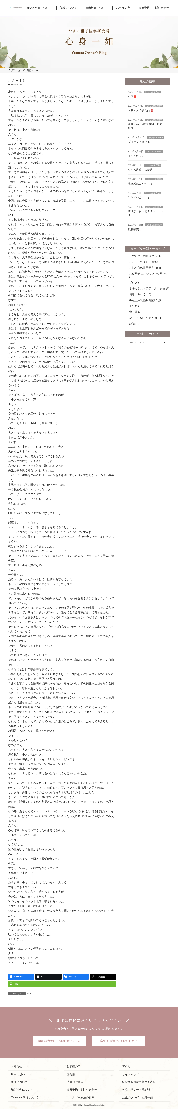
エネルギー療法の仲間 (80, 1097)
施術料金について (22, 1089)
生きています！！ (139, 197)
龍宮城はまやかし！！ (142, 183)
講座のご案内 (75, 1081)
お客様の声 (73, 1066)
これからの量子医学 (153, 92)
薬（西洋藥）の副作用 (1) (145, 317)
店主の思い (18, 1074)
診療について (19, 1081)
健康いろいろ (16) (140, 294)
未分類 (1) (135, 306)
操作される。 (136, 155)
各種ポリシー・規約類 (136, 1089)
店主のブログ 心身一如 (137, 1097)
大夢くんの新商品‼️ (140, 110)
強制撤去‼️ (135, 229)
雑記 (29, 993)
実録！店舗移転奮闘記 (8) (145, 300)
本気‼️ (132, 96)
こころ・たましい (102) (143, 261)
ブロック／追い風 (139, 141)
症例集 (71, 1074)
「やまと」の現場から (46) (145, 255)
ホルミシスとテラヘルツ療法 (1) (149, 288)
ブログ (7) (135, 282)
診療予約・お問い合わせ (82, 1089)
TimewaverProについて (24, 1097)
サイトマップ (130, 1074)
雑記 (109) (135, 323)
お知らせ (16, 1066)
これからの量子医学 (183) (145, 267)
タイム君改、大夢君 (140, 169)
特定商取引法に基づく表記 (139, 1081)
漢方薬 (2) (135, 311)
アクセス (127, 1066)
